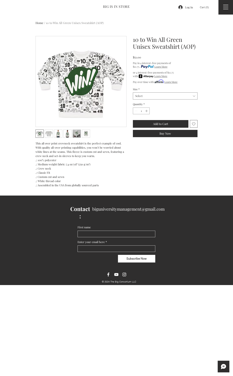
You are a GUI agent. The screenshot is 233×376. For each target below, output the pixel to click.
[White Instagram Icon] (124, 274)
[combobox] (165, 96)
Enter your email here (92, 242)
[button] (205, 7)
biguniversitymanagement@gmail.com (128, 209)
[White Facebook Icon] (108, 274)
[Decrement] (135, 111)
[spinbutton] (141, 111)
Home (39, 23)
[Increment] (147, 111)
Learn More (160, 66)
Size (136, 89)
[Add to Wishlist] (194, 124)
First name (84, 227)
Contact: (80, 212)
